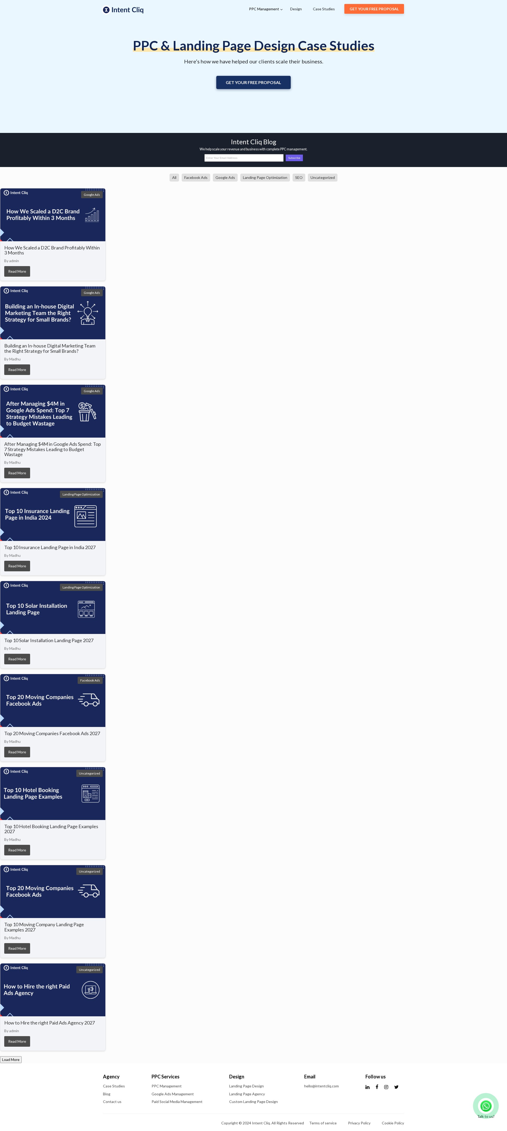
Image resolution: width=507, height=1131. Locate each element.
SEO (299, 177)
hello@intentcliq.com (321, 1086)
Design (296, 9)
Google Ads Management (173, 1094)
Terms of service (323, 1123)
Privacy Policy (359, 1123)
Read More (17, 271)
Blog (106, 1094)
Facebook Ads (196, 177)
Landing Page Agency (247, 1094)
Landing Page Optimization (265, 177)
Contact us (112, 1101)
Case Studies (324, 9)
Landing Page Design (246, 1086)
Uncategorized (323, 177)
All (174, 177)
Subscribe (294, 157)
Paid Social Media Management (177, 1101)
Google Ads (225, 177)
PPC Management (264, 9)
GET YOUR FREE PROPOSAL (374, 9)
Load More (11, 1059)
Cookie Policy (393, 1123)
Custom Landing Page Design (253, 1101)
